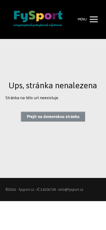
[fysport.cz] (38, 19)
